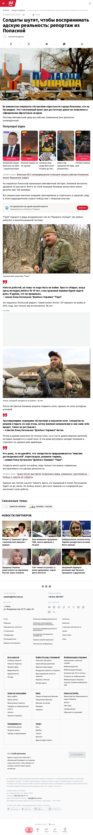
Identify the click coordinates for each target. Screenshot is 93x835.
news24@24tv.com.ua (13, 597)
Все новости (13, 657)
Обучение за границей (73, 712)
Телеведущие (9, 635)
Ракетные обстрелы (43, 660)
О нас (6, 619)
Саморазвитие (69, 709)
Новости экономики (17, 693)
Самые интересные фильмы (47, 696)
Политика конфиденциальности (45, 619)
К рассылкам (77, 755)
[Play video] (46, 75)
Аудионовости (13, 674)
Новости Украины (18, 10)
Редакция (7, 623)
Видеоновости (13, 670)
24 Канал (6, 10)
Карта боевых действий (45, 664)
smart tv (40, 809)
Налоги (10, 712)
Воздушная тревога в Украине (48, 670)
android (13, 809)
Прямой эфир (13, 667)
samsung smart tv (54, 809)
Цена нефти (12, 696)
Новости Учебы (71, 693)
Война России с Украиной (48, 657)
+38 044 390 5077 (55, 597)
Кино (38, 693)
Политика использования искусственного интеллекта (43, 623)
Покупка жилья (14, 730)
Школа (66, 702)
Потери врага (41, 683)
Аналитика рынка (15, 727)
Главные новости (14, 660)
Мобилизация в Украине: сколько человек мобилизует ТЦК (75, 682)
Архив (64, 631)
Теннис (38, 733)
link (49, 607)
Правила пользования (12, 643)
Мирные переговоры (44, 667)
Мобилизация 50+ (71, 667)
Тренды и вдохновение (17, 733)
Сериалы (39, 710)
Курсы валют (13, 700)
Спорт (38, 724)
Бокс (37, 727)
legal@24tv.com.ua (35, 798)
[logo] (11, 3)
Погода (10, 677)
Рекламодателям (10, 639)
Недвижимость (15, 724)
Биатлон (39, 737)
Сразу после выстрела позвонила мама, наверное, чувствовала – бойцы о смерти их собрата (46, 475)
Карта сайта (66, 635)
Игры (64, 639)
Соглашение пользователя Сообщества (43, 635)
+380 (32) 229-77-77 (21, 796)
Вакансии (65, 623)
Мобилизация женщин (73, 670)
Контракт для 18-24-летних (74, 673)
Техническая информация (42, 644)
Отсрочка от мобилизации (74, 676)
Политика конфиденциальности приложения (45, 629)
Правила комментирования (43, 640)
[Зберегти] (82, 44)
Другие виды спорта (44, 740)
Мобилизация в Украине (75, 657)
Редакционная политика (13, 627)
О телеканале (9, 631)
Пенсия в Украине (15, 716)
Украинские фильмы (44, 700)
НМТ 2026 (67, 706)
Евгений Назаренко (16, 37)
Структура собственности (71, 627)
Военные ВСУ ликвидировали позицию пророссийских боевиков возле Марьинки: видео (46, 176)
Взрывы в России (43, 680)
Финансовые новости (16, 703)
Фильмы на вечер (43, 703)
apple (26, 809)
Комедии (39, 706)
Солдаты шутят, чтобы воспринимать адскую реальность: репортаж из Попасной (57, 10)
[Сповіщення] (90, 3)
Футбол (39, 730)
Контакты (65, 619)
